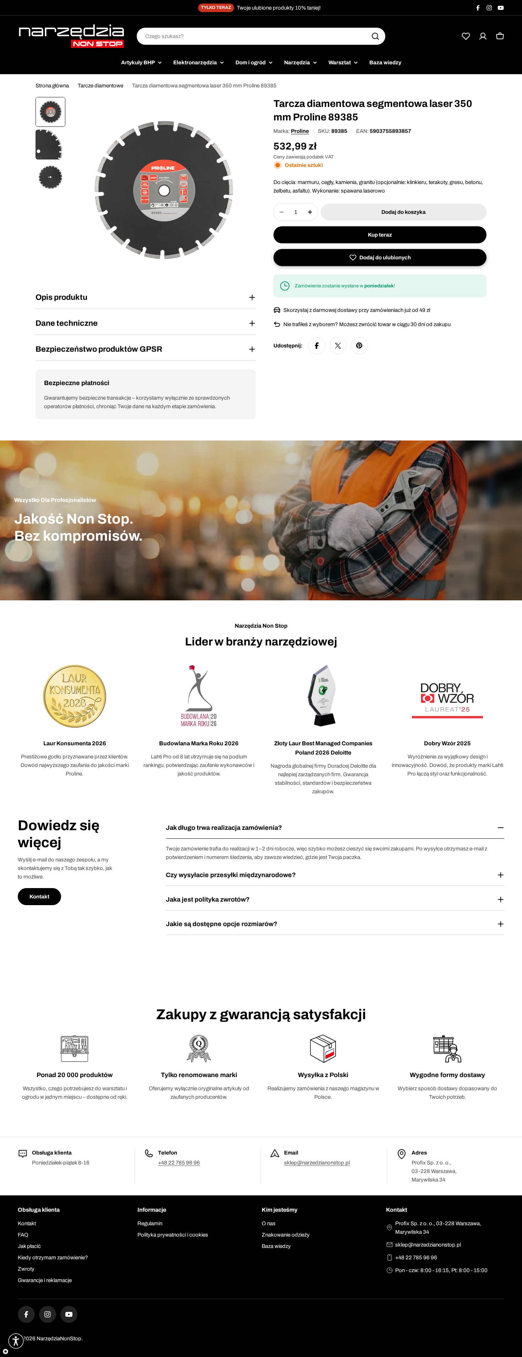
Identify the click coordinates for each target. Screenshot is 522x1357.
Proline (300, 131)
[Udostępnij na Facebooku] (316, 345)
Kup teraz (380, 235)
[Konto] (483, 36)
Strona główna (52, 85)
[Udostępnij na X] (338, 345)
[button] (379, 257)
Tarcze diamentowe (100, 85)
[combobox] (261, 36)
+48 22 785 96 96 (179, 1163)
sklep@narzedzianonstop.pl (317, 1163)
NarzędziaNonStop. (60, 1338)
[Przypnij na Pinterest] (359, 345)
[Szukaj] (375, 36)
